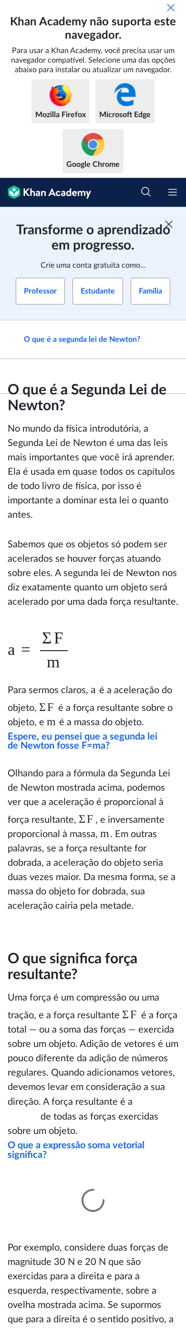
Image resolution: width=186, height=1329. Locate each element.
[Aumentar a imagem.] (93, 1173)
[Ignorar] (170, 7)
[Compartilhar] (168, 339)
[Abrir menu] (172, 192)
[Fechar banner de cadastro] (168, 224)
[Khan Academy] (45, 192)
